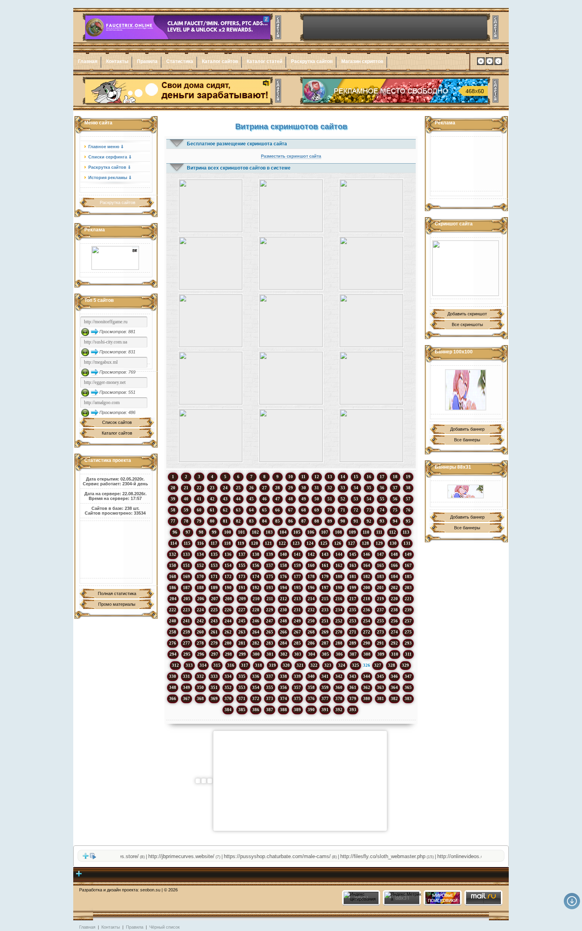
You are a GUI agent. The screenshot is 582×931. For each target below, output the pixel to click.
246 (255, 620)
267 (297, 632)
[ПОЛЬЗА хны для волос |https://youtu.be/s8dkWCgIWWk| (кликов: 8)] (210, 435)
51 (329, 498)
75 (395, 509)
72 (356, 509)
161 (325, 565)
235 (352, 609)
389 (297, 709)
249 (297, 620)
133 (186, 554)
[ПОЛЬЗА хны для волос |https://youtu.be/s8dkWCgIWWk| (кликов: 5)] (210, 206)
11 (303, 476)
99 (214, 532)
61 (212, 509)
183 (380, 576)
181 (352, 576)
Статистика (179, 61)
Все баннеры (467, 439)
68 (303, 509)
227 (241, 609)
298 (228, 654)
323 (327, 665)
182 (366, 576)
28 (277, 487)
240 (172, 620)
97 (188, 532)
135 (214, 554)
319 (272, 665)
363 (380, 687)
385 (241, 709)
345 (380, 676)
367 (186, 698)
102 (255, 532)
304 (311, 654)
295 (186, 654)
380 (366, 698)
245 (241, 620)
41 (199, 498)
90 (342, 521)
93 (382, 521)
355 (269, 687)
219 (380, 598)
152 (200, 565)
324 (341, 665)
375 (297, 698)
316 (230, 665)
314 (203, 665)
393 (352, 709)
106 (310, 532)
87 (303, 521)
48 (290, 498)
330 (172, 676)
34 (356, 487)
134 (200, 554)
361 (352, 687)
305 (325, 654)
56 (395, 498)
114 (173, 543)
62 (225, 509)
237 (380, 609)
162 (338, 565)
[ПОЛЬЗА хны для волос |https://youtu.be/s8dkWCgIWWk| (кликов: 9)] (371, 321)
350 (200, 687)
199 (352, 587)
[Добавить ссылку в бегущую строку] (85, 857)
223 (186, 609)
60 (199, 509)
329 (405, 665)
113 (406, 532)
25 (238, 487)
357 (297, 687)
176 (283, 576)
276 (172, 643)
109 (352, 532)
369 (214, 698)
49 (303, 498)
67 (290, 509)
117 (214, 543)
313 (189, 665)
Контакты (117, 61)
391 (325, 709)
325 (355, 665)
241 (186, 620)
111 (379, 532)
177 (297, 576)
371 (241, 698)
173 (241, 576)
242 (200, 620)
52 (342, 498)
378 (338, 698)
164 (366, 565)
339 (297, 676)
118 (227, 543)
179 (325, 576)
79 (199, 521)
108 (338, 532)
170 (200, 576)
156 (255, 565)
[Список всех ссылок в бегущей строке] (93, 857)
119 (241, 543)
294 (173, 654)
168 (172, 576)
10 (290, 476)
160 (311, 565)
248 (283, 620)
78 (186, 521)
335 (241, 676)
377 (325, 698)
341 (325, 676)
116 (200, 543)
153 (214, 565)
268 (311, 632)
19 (408, 476)
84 (264, 521)
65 (264, 509)
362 (366, 687)
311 (408, 654)
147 (380, 554)
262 (228, 632)
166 (394, 565)
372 (255, 698)
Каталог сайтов (220, 61)
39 (173, 498)
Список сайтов (117, 422)
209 (242, 598)
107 (324, 532)
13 (329, 476)
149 (408, 554)
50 (316, 498)
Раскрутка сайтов (312, 61)
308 (367, 654)
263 (241, 632)
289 (352, 643)
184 (394, 576)
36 (382, 487)
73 (369, 509)
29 (290, 487)
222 (172, 609)
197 (325, 587)
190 (228, 587)
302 (283, 654)
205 (186, 598)
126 (337, 543)
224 (200, 609)
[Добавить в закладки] (489, 63)
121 (268, 543)
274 (394, 632)
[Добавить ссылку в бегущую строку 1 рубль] (79, 875)
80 (212, 521)
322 (314, 665)
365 (408, 687)
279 (214, 643)
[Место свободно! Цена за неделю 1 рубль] (395, 101)
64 (251, 509)
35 (369, 487)
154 (228, 565)
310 (394, 654)
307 (353, 654)
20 (173, 487)
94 (395, 521)
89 (329, 521)
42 (212, 498)
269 (325, 632)
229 (269, 609)
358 (311, 687)
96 (175, 532)
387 (269, 709)
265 (269, 632)
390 (311, 709)
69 (316, 509)
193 (269, 587)
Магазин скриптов (362, 61)
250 (311, 620)
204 (173, 598)
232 (311, 609)
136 (228, 554)
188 (200, 587)
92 (369, 521)
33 (342, 487)
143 (325, 554)
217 (352, 598)
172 (228, 576)
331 (186, 676)
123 (296, 543)
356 (283, 687)
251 (325, 620)
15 (356, 476)
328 (391, 665)
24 (225, 487)
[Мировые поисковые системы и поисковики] (441, 902)
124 (310, 543)
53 (356, 498)
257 (408, 620)
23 (212, 487)
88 (316, 521)
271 (352, 632)
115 (187, 543)
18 (395, 476)
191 (241, 587)
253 (352, 620)
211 (269, 598)
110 (366, 532)
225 (214, 609)
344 (366, 676)
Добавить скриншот (467, 313)
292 (394, 643)
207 (214, 598)
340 (311, 676)
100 (227, 532)
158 (283, 565)
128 (365, 543)
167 (408, 565)
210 (256, 598)
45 (251, 498)
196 (311, 587)
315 (217, 665)
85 (277, 521)
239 (408, 609)
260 (200, 632)
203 (408, 587)
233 (325, 609)
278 (200, 643)
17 (382, 476)
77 (173, 521)
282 (255, 643)
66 (277, 509)
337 (269, 676)
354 (255, 687)
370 (228, 698)
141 (297, 554)
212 (283, 598)
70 (329, 509)
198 (338, 587)
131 (407, 543)
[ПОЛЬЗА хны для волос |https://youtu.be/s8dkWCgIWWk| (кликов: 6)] (371, 206)
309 (380, 654)
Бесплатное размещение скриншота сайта (237, 144)
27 (264, 487)
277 (186, 643)
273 (380, 632)
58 (173, 509)
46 (264, 498)
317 (244, 665)
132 (172, 554)
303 (297, 654)
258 (172, 632)
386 (255, 709)
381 (380, 698)
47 (277, 498)
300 (256, 654)
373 (269, 698)
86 (290, 521)
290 (366, 643)
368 (200, 698)
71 (342, 509)
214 (311, 598)
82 (238, 521)
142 (311, 554)
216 (338, 598)
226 (228, 609)
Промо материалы (116, 604)
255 (380, 620)
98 (201, 532)
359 (325, 687)
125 (323, 543)
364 (394, 687)
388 (283, 709)
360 (338, 687)
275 (408, 632)
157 (269, 565)
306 (339, 654)
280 (228, 643)
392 (338, 709)
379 (352, 698)
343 (352, 676)
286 (311, 643)
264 (255, 632)
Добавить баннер (467, 429)
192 (255, 587)
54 (369, 498)
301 (270, 654)
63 (238, 509)
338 (283, 676)
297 (214, 654)
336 (255, 676)
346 (394, 676)
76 (408, 509)
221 (408, 598)
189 (214, 587)
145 (352, 554)
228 (255, 609)
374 (283, 698)
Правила (147, 61)
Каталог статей (264, 61)
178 (311, 576)
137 (241, 554)
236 (366, 609)
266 (283, 632)
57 (408, 498)
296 (200, 654)
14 (342, 476)
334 (228, 676)
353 (241, 687)
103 (269, 532)
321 (300, 665)
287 (325, 643)
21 (186, 487)
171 (214, 576)
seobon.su (150, 889)
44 (238, 498)
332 (200, 676)
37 (395, 487)
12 (316, 476)
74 (382, 509)
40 (186, 498)
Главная (87, 61)
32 (329, 487)
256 (394, 620)
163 (352, 565)
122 (282, 543)
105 (297, 532)
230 (283, 609)
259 (186, 632)
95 (408, 521)
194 (283, 587)
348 (172, 687)
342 (338, 676)
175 (269, 576)
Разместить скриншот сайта (291, 156)
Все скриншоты (467, 324)
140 (283, 554)
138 (255, 554)
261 (214, 632)
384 (228, 709)
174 (255, 576)
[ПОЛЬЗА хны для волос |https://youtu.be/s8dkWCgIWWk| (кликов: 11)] (291, 378)
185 (408, 576)
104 (283, 532)
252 (338, 620)
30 (303, 487)
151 (186, 565)
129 (379, 543)
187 (186, 587)
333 (214, 676)
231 (297, 609)
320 (286, 665)
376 (311, 698)
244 (228, 620)
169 (186, 576)
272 (366, 632)
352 (228, 687)
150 (172, 565)
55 (382, 498)
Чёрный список (164, 927)
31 (316, 487)
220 (394, 598)
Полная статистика (117, 593)
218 (366, 598)
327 (377, 665)
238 (394, 609)
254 (366, 620)
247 (269, 620)
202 (394, 587)
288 (338, 643)
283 (269, 643)
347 (408, 676)
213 (297, 598)
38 (408, 487)
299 (242, 654)
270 (338, 632)
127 (351, 543)
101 (241, 532)
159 (297, 565)
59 (186, 509)
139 (269, 554)
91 (356, 521)
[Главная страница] (481, 63)
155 (241, 565)
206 (200, 598)
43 (225, 498)
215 (325, 598)
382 (394, 698)
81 (225, 521)
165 (380, 565)
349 (186, 687)
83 (251, 521)
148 (394, 554)
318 (258, 665)
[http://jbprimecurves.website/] (465, 268)
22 (199, 487)
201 (380, 587)
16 (369, 476)
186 (172, 587)
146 (366, 554)
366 (172, 698)
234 (338, 609)
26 (251, 487)
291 (380, 643)
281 (241, 643)
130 (393, 543)
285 (297, 643)
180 (338, 576)
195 (297, 587)
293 (408, 643)
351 (214, 687)
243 (214, 620)
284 (283, 643)
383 (408, 698)
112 (392, 532)
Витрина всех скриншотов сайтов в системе (239, 168)
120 (254, 543)
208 (228, 598)
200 (366, 587)
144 (338, 554)
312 (175, 665)
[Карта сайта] (498, 63)
